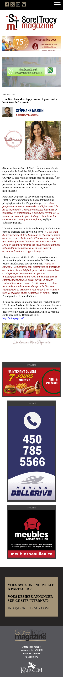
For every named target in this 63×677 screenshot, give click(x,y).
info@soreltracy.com (28, 608)
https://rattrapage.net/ (13, 318)
